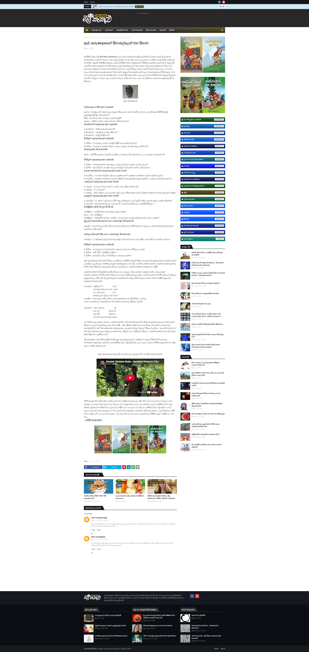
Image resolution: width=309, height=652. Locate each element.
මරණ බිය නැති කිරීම (198, 615)
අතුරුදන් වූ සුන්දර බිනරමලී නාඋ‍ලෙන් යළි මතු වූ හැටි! (207, 335)
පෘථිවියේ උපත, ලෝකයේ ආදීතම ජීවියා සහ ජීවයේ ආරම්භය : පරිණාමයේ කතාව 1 (208, 274)
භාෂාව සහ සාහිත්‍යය (95, 38)
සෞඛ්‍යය (201, 212)
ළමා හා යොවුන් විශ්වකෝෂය (201, 159)
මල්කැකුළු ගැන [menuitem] (96, 30)
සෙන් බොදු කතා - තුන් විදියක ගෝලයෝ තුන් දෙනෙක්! (206, 637)
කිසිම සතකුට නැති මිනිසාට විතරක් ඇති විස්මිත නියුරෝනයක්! (207, 404)
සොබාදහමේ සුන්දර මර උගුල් (201, 303)
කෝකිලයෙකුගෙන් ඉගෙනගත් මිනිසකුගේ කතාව (111, 636)
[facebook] (219, 2)
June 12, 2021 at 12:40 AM (101, 520)
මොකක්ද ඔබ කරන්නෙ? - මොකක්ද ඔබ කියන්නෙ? (205, 626)
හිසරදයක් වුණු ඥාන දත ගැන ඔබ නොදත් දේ (157, 625)
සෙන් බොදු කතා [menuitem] (137, 30)
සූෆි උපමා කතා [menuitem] (151, 30)
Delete (99, 530)
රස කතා (201, 166)
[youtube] (223, 2)
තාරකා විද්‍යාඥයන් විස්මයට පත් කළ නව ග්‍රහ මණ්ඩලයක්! (206, 394)
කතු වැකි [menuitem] (163, 30)
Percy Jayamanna (98, 537)
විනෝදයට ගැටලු (201, 172)
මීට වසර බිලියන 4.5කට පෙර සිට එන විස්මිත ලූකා (208, 414)
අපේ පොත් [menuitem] (109, 30)
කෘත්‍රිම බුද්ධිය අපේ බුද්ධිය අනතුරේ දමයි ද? (206, 434)
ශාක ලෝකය (201, 239)
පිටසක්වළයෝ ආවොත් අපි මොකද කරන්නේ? (113, 6)
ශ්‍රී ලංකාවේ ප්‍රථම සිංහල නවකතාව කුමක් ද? (206, 283)
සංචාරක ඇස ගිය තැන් (201, 226)
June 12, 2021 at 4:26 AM (100, 539)
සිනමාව (201, 219)
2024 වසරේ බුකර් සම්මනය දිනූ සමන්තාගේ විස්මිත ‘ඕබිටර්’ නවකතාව (161, 497)
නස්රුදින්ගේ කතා (201, 153)
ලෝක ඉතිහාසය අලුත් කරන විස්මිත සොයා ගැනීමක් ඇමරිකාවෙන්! (206, 425)
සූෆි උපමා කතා (201, 232)
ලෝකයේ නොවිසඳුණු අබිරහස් (201, 186)
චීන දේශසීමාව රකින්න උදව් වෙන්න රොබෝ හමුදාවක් (206, 445)
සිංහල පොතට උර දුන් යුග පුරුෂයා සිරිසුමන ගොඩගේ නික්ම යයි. (206, 363)
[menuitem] (87, 30)
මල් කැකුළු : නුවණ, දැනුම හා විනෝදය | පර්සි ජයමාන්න (113, 649)
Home (86, 2)
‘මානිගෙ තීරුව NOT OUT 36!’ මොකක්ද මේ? (95, 497)
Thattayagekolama (99, 518)
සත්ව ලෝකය (201, 206)
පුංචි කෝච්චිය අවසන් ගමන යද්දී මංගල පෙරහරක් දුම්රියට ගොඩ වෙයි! (208, 374)
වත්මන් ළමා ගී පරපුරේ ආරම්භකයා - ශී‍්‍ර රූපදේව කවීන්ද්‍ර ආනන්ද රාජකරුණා (208, 264)
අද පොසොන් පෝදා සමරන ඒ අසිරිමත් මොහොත (130, 497)
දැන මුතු (201, 126)
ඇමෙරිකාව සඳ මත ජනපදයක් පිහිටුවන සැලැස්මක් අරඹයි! (208, 384)
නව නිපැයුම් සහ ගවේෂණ (201, 119)
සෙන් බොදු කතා (201, 199)
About (93, 2)
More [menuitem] (171, 30)
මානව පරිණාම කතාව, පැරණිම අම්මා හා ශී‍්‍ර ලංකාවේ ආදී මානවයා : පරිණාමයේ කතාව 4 (206, 315)
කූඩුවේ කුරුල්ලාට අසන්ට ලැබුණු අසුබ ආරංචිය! (110, 625)
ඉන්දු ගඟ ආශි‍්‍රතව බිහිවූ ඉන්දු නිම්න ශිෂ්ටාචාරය (207, 324)
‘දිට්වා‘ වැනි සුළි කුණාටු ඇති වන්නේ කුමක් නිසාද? (159, 636)
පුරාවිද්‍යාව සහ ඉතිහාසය (201, 179)
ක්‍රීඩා (201, 192)
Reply (93, 530)
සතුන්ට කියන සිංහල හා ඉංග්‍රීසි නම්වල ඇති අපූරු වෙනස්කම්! (207, 253)
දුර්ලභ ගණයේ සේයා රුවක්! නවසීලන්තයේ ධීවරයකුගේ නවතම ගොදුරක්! (206, 345)
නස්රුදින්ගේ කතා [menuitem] (122, 30)
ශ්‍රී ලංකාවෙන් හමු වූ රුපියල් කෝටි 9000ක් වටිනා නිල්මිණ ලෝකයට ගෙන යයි (159, 616)
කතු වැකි (201, 133)
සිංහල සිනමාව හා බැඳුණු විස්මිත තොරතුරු (205, 293)
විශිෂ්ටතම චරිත (201, 139)
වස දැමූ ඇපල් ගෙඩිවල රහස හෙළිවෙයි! (108, 615)
